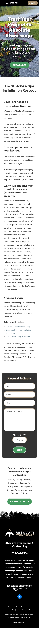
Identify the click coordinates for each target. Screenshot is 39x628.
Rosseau (19, 570)
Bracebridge (10, 570)
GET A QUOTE (19, 65)
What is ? (19, 435)
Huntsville (9, 574)
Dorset (31, 574)
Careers (11, 607)
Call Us (33, 3)
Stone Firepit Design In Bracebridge (20, 336)
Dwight (25, 574)
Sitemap (31, 610)
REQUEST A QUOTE (19, 501)
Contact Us (20, 607)
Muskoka (29, 567)
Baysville (17, 574)
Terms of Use (9, 610)
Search (28, 607)
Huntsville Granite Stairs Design (18, 327)
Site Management (19, 622)
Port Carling (28, 570)
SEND (19, 450)
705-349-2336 (19, 553)
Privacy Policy (21, 610)
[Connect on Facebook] (19, 597)
